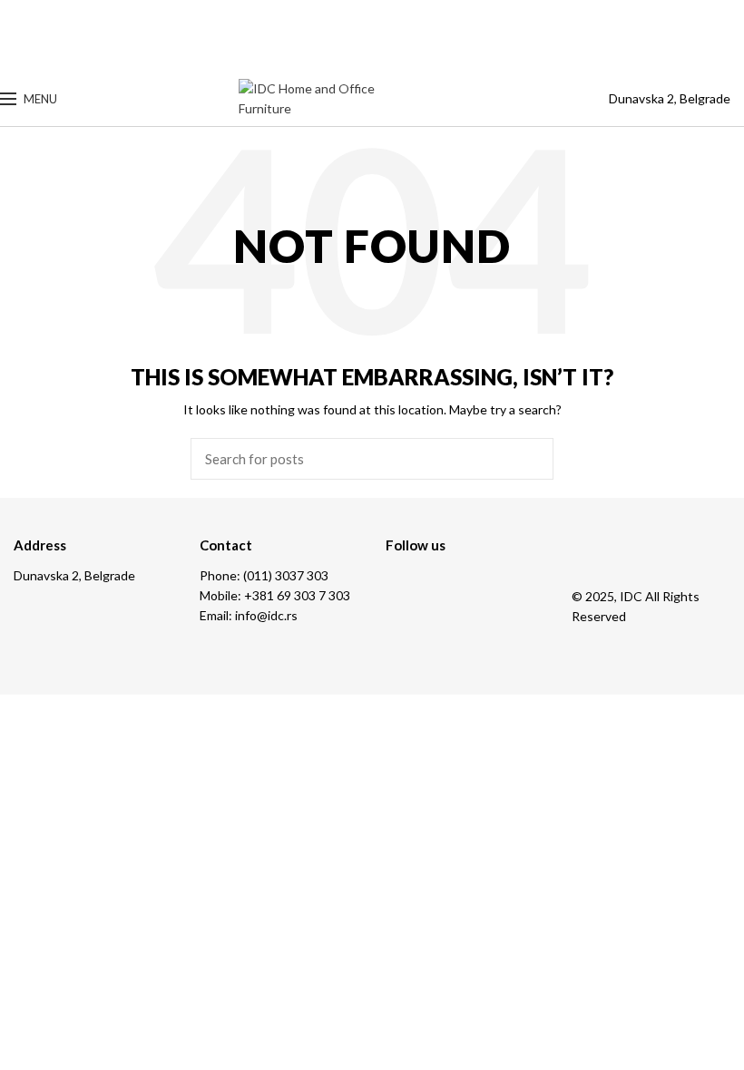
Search (529, 459)
